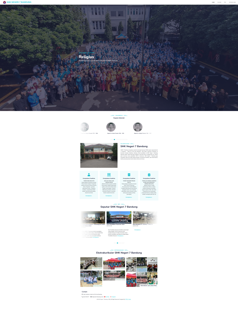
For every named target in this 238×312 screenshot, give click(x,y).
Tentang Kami (232, 2)
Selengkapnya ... (88, 196)
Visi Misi (219, 2)
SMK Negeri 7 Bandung (103, 299)
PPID (225, 2)
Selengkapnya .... (92, 237)
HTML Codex (128, 299)
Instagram (113, 297)
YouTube (107, 297)
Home (213, 2)
